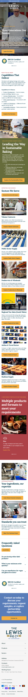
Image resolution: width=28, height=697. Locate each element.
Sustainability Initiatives (9, 107)
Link (2, 198)
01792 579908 (5, 665)
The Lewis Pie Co (8, 679)
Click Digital (9, 682)
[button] (3, 6)
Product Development (9, 92)
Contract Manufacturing (9, 96)
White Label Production (9, 100)
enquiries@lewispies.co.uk (8, 667)
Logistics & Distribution (9, 103)
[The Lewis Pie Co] (14, 6)
